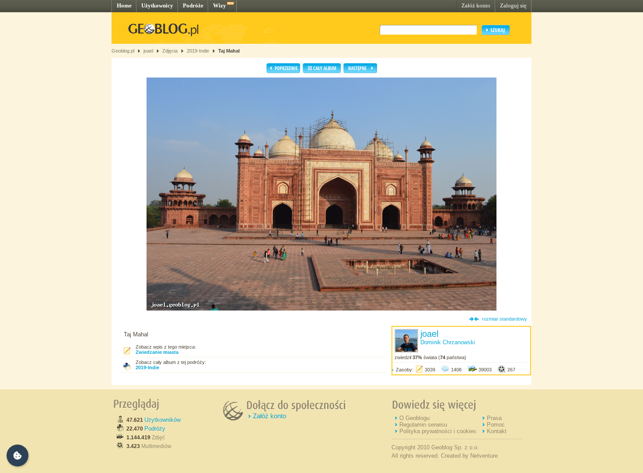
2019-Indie (198, 50)
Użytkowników (162, 420)
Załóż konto (475, 5)
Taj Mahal (229, 50)
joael (148, 50)
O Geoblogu (414, 418)
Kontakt (497, 431)
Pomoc (496, 424)
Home (124, 5)
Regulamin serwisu (423, 424)
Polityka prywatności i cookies (437, 431)
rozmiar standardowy (504, 318)
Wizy (219, 5)
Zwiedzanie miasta (157, 352)
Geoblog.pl (123, 50)
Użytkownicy (157, 5)
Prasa (494, 418)
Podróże (193, 5)
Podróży (154, 428)
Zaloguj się (513, 5)
